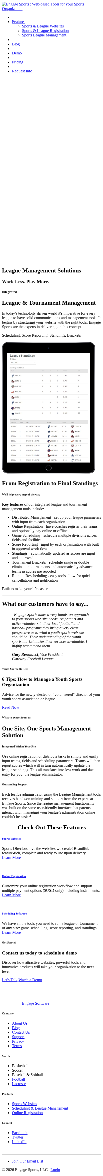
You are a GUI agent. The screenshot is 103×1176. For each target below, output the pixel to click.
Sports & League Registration (45, 30)
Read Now (10, 707)
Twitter (17, 1137)
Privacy (18, 1041)
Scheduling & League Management (40, 1108)
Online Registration (14, 876)
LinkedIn (19, 1142)
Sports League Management (44, 35)
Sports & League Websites (43, 26)
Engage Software (35, 1003)
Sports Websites (11, 838)
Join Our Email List (27, 1161)
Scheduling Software (14, 913)
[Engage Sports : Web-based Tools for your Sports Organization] (51, 8)
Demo (17, 53)
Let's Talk (10, 980)
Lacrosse (19, 1084)
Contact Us (21, 1032)
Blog (16, 44)
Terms (17, 1046)
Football (18, 1079)
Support (18, 1037)
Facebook (20, 1133)
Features (18, 21)
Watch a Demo (30, 980)
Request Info (22, 71)
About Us (20, 1023)
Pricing (17, 62)
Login (55, 1170)
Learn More (11, 857)
